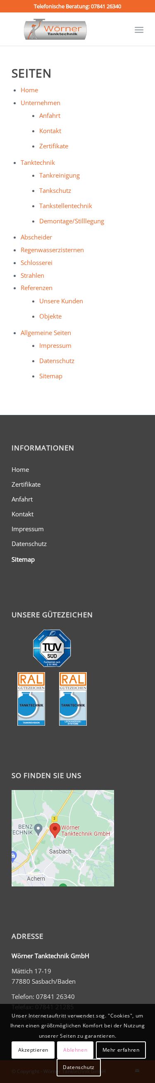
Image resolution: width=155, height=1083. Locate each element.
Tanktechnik (38, 162)
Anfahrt (49, 115)
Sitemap (50, 376)
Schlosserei (36, 262)
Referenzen (36, 288)
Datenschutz (56, 360)
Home (29, 90)
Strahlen (32, 275)
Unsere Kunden (61, 301)
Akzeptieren (33, 1049)
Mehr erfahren (121, 1049)
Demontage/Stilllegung (71, 221)
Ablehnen (75, 1049)
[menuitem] (139, 29)
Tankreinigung (59, 175)
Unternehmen (40, 102)
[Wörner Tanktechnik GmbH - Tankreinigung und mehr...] (64, 29)
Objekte (50, 316)
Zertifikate (53, 146)
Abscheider (36, 237)
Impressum (55, 345)
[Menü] (139, 29)
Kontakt (50, 131)
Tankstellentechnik (65, 206)
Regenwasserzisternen (52, 250)
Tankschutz (55, 190)
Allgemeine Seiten (46, 332)
